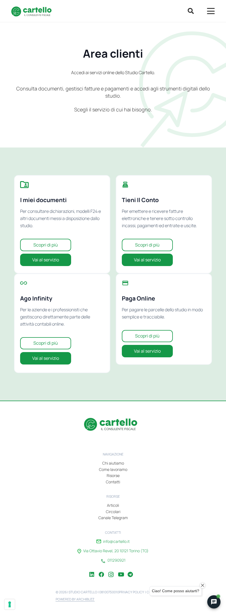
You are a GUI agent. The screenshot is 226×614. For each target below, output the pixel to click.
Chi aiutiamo (113, 463)
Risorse (113, 475)
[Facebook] (101, 570)
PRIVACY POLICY (131, 592)
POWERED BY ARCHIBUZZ (75, 599)
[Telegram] (130, 570)
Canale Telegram (113, 517)
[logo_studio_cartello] (33, 11)
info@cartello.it (116, 541)
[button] (190, 11)
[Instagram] (111, 570)
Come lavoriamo (113, 469)
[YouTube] (120, 570)
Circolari (113, 511)
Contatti (113, 481)
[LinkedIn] (92, 570)
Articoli (113, 505)
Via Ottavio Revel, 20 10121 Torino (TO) (116, 550)
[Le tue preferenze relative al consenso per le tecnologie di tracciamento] (9, 604)
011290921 (116, 560)
